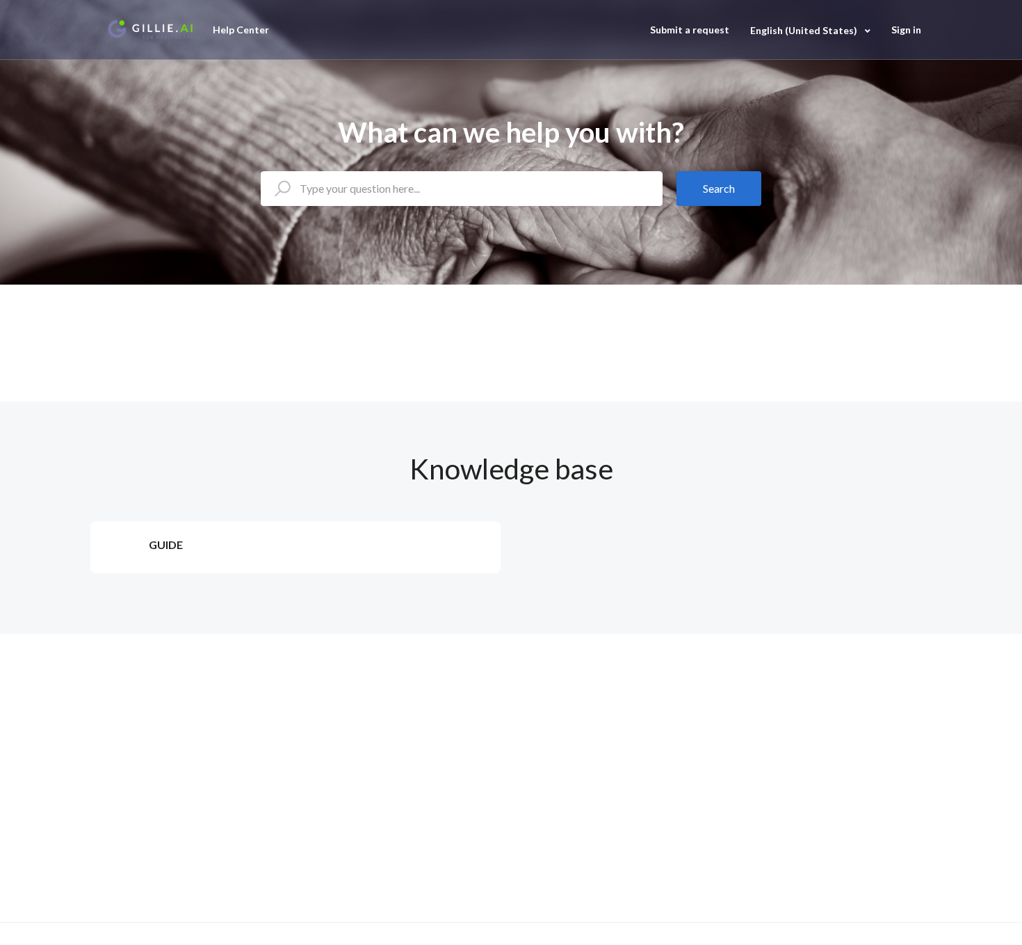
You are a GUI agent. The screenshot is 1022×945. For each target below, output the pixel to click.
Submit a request (689, 29)
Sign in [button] (906, 29)
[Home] (150, 30)
